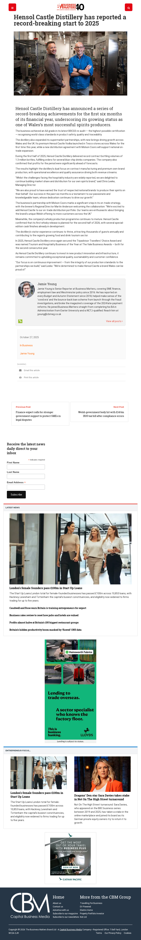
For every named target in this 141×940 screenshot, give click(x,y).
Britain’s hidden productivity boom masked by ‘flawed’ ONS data (45, 629)
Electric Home (86, 910)
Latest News (13, 507)
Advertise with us (61, 910)
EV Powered (85, 907)
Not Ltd (83, 917)
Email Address (16, 482)
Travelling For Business (91, 903)
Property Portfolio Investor (92, 914)
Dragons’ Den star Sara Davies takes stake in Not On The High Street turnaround (101, 797)
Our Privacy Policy (113, 933)
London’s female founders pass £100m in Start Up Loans (45, 588)
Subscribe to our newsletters (66, 917)
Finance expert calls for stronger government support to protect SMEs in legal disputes (38, 416)
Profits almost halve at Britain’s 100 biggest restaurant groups (44, 622)
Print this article (31, 377)
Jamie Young (27, 353)
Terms (99, 933)
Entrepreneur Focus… (18, 750)
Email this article (31, 370)
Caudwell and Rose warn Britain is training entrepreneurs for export (47, 608)
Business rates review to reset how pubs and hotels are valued (43, 615)
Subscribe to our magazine (65, 914)
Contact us (58, 907)
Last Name (13, 472)
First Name (13, 462)
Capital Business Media (71, 929)
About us (57, 903)
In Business (26, 345)
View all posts (114, 321)
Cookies (127, 933)
